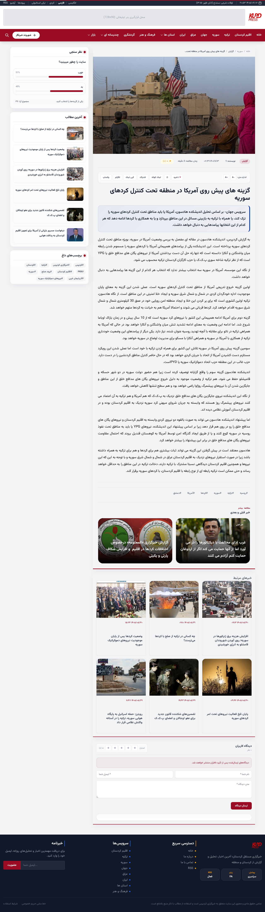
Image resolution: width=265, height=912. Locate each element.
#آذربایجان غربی (76, 278)
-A (233, 177)
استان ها (122, 886)
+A (226, 177)
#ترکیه (231, 493)
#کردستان (31, 265)
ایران (125, 880)
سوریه (240, 51)
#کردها (204, 493)
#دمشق (177, 493)
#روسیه (244, 493)
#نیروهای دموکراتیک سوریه (50, 278)
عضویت (11, 865)
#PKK (81, 271)
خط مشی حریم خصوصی (34, 903)
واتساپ (106, 177)
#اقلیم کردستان (65, 271)
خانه (259, 35)
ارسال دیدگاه (241, 806)
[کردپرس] (255, 17)
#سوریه (217, 493)
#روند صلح (47, 271)
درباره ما (188, 857)
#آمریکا (191, 493)
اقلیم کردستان (120, 851)
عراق (125, 874)
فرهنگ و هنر (120, 891)
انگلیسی (72, 3)
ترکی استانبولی (39, 3)
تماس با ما (187, 862)
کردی (51, 3)
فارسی (61, 3)
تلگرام (117, 177)
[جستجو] (7, 35)
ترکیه (125, 857)
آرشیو (12, 3)
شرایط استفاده (10, 903)
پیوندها (21, 3)
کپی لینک (130, 177)
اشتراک (143, 177)
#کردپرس (79, 265)
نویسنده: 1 (230, 161)
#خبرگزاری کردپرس (61, 265)
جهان (125, 868)
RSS (5, 3)
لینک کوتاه (156, 177)
